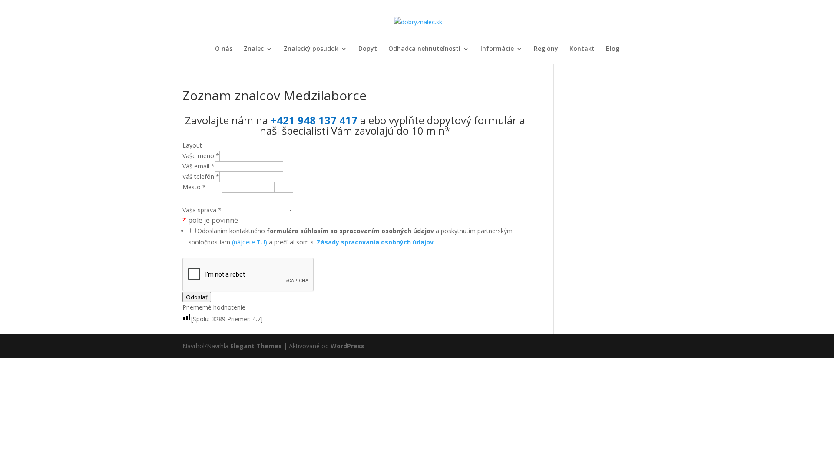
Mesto (194, 187)
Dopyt (367, 49)
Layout (192, 145)
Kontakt (582, 49)
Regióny (546, 49)
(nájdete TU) (249, 242)
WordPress (347, 346)
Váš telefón (200, 176)
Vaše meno (200, 156)
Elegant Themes (256, 346)
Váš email (198, 166)
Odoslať (197, 297)
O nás (223, 49)
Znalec (254, 49)
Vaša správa (202, 210)
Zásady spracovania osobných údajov (375, 242)
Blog (612, 49)
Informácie (497, 49)
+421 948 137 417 (314, 120)
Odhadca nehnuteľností (424, 49)
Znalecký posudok (311, 49)
